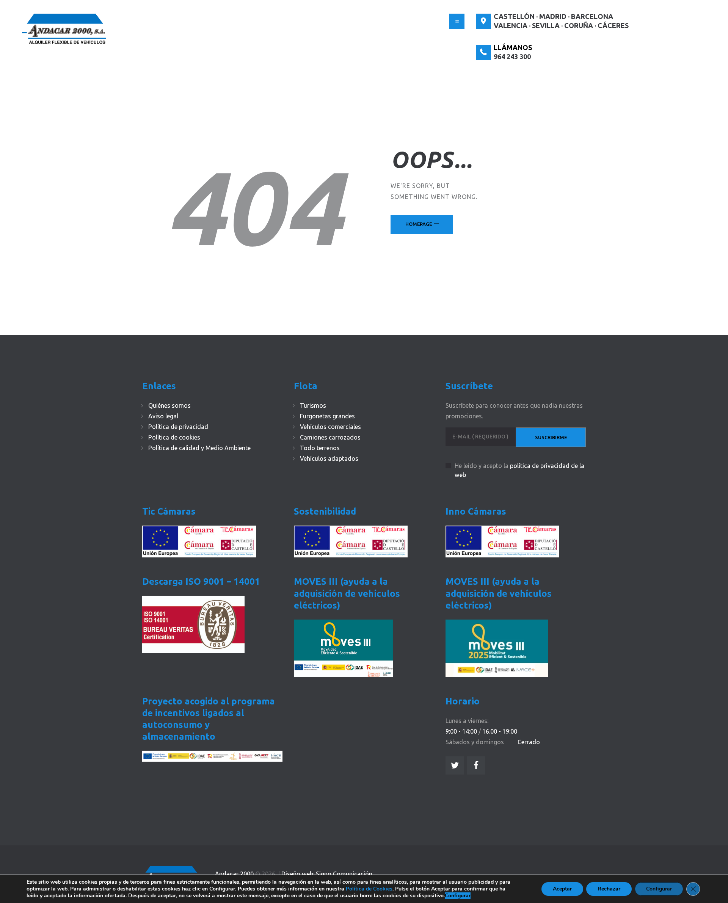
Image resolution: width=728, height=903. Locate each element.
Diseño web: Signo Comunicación (326, 873)
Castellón (514, 16)
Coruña (578, 25)
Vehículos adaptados (329, 458)
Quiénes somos (169, 405)
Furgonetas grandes (327, 416)
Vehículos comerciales (330, 426)
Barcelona (592, 16)
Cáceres (613, 25)
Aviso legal (163, 416)
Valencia (510, 25)
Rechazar (609, 888)
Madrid (552, 16)
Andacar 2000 (234, 873)
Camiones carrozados (330, 437)
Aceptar (562, 888)
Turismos (313, 405)
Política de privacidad (178, 426)
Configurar (458, 895)
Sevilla (546, 25)
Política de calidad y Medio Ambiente (199, 447)
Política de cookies (174, 437)
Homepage (418, 224)
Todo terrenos (320, 447)
